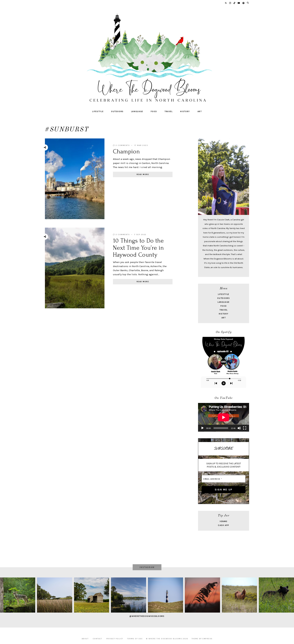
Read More (143, 174)
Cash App (223, 525)
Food (154, 111)
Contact (97, 639)
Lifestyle (97, 111)
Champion (126, 151)
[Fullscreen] (244, 428)
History (185, 111)
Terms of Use (135, 639)
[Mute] (239, 428)
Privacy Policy (114, 639)
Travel (169, 111)
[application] (223, 417)
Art (200, 111)
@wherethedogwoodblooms (146, 616)
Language (137, 111)
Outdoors (117, 111)
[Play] (202, 428)
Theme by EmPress (202, 639)
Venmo (223, 521)
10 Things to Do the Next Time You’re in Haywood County (138, 247)
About (85, 639)
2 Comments (122, 145)
